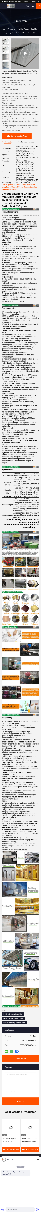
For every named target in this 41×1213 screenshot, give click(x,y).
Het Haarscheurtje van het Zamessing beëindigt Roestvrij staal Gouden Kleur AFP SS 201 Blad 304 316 (29, 1140)
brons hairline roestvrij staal (13, 1018)
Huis (3, 29)
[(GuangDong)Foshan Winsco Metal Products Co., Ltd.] (11, 6)
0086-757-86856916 (31, 1)
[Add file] (3, 1209)
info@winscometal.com (12, 1)
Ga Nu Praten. (20, 1058)
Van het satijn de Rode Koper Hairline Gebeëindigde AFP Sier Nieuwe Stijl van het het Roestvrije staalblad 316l (11, 1140)
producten (11, 29)
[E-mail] (16, 1051)
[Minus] (37, 1159)
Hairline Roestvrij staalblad (27, 29)
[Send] (38, 1209)
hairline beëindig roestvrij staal (14, 1023)
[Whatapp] (11, 1051)
